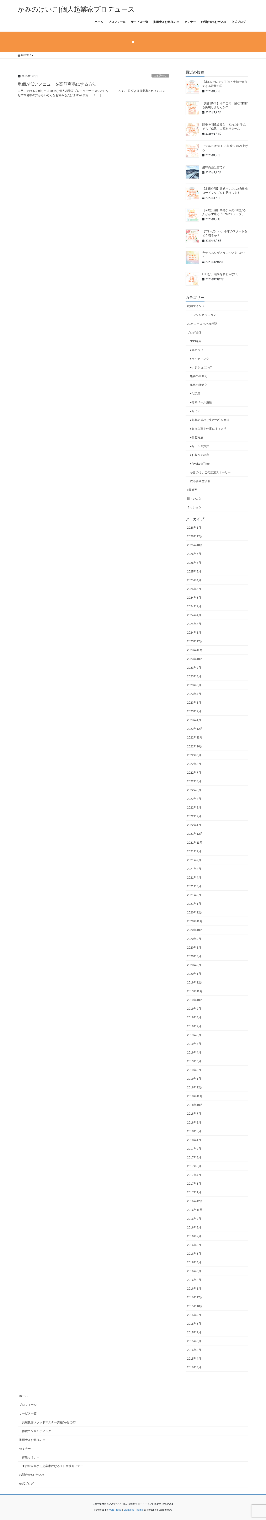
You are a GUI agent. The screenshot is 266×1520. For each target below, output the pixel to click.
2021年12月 (195, 833)
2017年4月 (194, 1175)
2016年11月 (194, 1209)
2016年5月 (194, 1253)
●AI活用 (195, 393)
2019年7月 (194, 1026)
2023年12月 (195, 641)
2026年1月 (194, 527)
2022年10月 (195, 746)
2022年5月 (194, 790)
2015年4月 (194, 1358)
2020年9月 (194, 938)
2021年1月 (194, 903)
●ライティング (199, 358)
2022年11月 (194, 737)
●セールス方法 (199, 446)
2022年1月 (194, 825)
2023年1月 (194, 720)
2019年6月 (194, 1035)
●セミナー (196, 411)
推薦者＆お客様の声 (32, 1439)
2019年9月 (194, 1008)
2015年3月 (194, 1367)
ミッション (194, 507)
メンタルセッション (203, 314)
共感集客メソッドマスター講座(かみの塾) (49, 1422)
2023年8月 (194, 676)
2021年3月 (194, 886)
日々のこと (194, 498)
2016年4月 (194, 1262)
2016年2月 (194, 1279)
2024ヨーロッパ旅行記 (202, 323)
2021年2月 (194, 895)
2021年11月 (194, 842)
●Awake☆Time (201, 463)
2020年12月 (195, 912)
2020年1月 (194, 973)
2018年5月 (194, 1131)
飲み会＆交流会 (200, 481)
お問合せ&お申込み (31, 1474)
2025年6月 (194, 562)
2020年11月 (194, 921)
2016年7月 (194, 1236)
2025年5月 (194, 571)
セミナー (25, 1448)
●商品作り (160, 75)
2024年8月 (194, 597)
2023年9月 (194, 667)
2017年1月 (194, 1192)
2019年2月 (194, 1070)
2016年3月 (194, 1271)
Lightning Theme (133, 1509)
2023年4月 (194, 693)
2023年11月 (194, 650)
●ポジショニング (201, 367)
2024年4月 (194, 615)
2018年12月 (195, 1087)
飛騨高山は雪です (213, 167)
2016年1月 (194, 1288)
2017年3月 (194, 1183)
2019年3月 (194, 1061)
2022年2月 (194, 816)
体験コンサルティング (36, 1431)
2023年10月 (195, 659)
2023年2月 (194, 711)
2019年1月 (194, 1078)
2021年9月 (194, 851)
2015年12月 (195, 1297)
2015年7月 (194, 1332)
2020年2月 (194, 965)
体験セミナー (30, 1457)
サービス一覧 (28, 1413)
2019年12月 (195, 982)
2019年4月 (194, 1052)
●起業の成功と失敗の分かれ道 (209, 420)
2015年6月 (194, 1341)
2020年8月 (194, 947)
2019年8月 (194, 1017)
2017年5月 (194, 1166)
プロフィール (28, 1404)
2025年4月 (194, 580)
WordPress (114, 1509)
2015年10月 (195, 1306)
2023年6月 (194, 685)
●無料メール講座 (201, 402)
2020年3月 (194, 956)
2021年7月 (194, 860)
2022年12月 (195, 728)
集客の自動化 (198, 376)
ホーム (23, 1396)
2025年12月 (195, 536)
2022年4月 (194, 798)
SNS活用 (196, 341)
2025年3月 (194, 589)
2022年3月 (194, 807)
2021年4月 (194, 877)
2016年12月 (195, 1201)
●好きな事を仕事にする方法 (208, 428)
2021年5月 (194, 868)
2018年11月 (194, 1096)
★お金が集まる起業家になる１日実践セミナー (52, 1466)
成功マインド (195, 306)
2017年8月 (194, 1157)
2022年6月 (194, 781)
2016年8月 (194, 1227)
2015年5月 (194, 1349)
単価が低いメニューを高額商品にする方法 (57, 84)
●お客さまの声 (199, 455)
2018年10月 (195, 1104)
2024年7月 (194, 606)
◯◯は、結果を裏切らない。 (221, 274)
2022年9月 (194, 755)
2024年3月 (194, 623)
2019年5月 (194, 1043)
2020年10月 (195, 930)
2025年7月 (194, 553)
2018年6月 (194, 1122)
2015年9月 (194, 1315)
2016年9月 (194, 1218)
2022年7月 (194, 772)
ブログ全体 (194, 332)
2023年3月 (194, 702)
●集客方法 (196, 437)
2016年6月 (194, 1245)
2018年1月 (194, 1140)
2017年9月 (194, 1148)
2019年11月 (194, 991)
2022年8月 (194, 764)
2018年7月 (194, 1113)
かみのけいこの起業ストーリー (210, 472)
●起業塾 (192, 489)
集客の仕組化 (198, 384)
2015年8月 (194, 1323)
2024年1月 (194, 632)
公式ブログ (26, 1483)
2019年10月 (195, 1000)
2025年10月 (195, 545)
